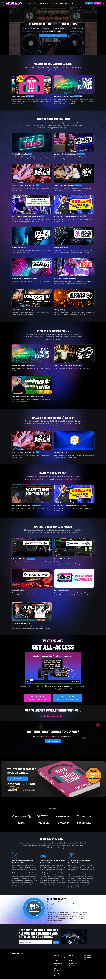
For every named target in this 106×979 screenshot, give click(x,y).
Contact (71, 958)
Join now (56, 942)
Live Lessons (57, 965)
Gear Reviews (57, 971)
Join (98, 3)
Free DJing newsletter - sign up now (53, 36)
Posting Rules (72, 963)
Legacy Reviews (73, 965)
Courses (29, 3)
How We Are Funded (59, 958)
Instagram (89, 960)
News (35, 3)
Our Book (56, 973)
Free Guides (48, 3)
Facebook (89, 957)
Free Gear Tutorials (59, 976)
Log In (89, 3)
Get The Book (17, 779)
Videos (56, 3)
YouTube (89, 955)
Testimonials (69, 3)
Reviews (41, 3)
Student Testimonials (59, 963)
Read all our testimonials (51, 716)
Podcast (71, 955)
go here (59, 920)
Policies (71, 960)
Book (61, 3)
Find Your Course (53, 741)
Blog (55, 968)
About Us (56, 955)
